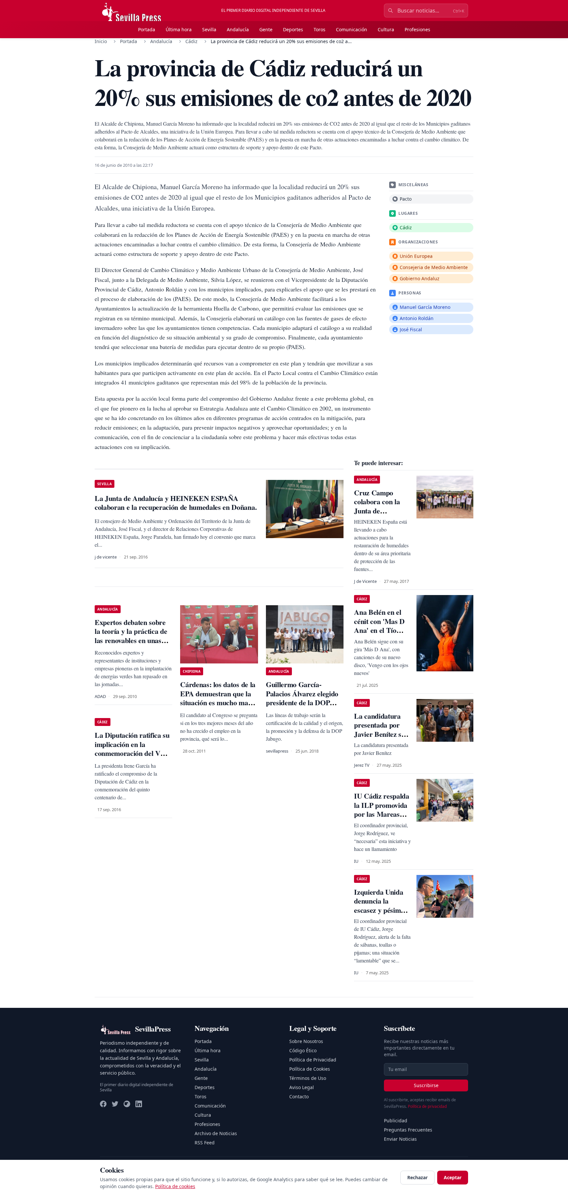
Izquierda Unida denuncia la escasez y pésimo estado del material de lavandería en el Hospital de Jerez (382, 914)
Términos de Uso (307, 1078)
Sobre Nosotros (306, 1041)
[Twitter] (115, 1104)
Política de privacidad (427, 1106)
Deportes (293, 29)
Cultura (386, 29)
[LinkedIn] (138, 1104)
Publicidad (395, 1120)
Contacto (299, 1096)
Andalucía (238, 29)
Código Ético (303, 1050)
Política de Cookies (309, 1069)
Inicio (101, 41)
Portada (146, 29)
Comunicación (351, 29)
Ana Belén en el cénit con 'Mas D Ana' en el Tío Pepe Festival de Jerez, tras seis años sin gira (379, 635)
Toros (319, 29)
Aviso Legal (301, 1087)
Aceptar (453, 1177)
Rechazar (417, 1177)
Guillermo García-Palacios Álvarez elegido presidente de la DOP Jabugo (302, 698)
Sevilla (209, 29)
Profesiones (417, 29)
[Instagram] (127, 1104)
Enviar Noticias (400, 1139)
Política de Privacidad (312, 1060)
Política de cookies (175, 1186)
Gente (265, 29)
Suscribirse (426, 1085)
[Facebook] (103, 1104)
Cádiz (191, 41)
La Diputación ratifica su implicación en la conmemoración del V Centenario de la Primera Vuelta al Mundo (133, 753)
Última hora (179, 29)
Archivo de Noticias (216, 1133)
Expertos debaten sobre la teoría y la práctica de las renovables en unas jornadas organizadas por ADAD (133, 640)
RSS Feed (205, 1142)
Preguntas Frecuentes (408, 1130)
